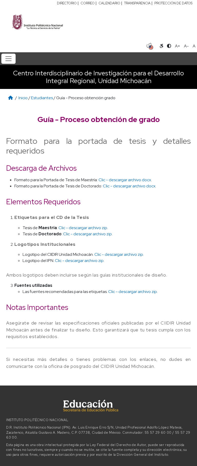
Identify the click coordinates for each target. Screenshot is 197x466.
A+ (177, 46)
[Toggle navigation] (8, 59)
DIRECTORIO (67, 3)
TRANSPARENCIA (137, 3)
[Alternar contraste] (169, 46)
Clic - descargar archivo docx (124, 180)
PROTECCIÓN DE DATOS (173, 3)
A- (186, 46)
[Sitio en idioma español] (150, 45)
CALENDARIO (109, 3)
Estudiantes (42, 97)
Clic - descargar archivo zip (82, 227)
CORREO (88, 3)
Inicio (23, 97)
